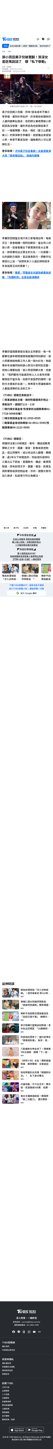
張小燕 (6, 528)
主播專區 (5, 1398)
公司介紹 (5, 1387)
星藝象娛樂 (6, 1401)
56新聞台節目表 (8, 1350)
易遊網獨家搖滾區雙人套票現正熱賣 (26, 556)
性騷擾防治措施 (8, 1366)
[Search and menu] (48, 39)
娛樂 (9, 51)
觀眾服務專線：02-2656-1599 (26, 1325)
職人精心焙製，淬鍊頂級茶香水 (26, 542)
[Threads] (23, 1331)
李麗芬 (43, 528)
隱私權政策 (6, 1363)
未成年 (26, 528)
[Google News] (39, 1331)
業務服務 (5, 1412)
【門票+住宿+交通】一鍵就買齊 (26, 559)
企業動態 (5, 1390)
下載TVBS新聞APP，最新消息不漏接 (26, 585)
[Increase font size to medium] (37, 39)
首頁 (3, 51)
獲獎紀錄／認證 (8, 1419)
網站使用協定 (7, 1370)
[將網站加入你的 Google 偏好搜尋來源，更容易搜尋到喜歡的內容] (26, 593)
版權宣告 (5, 1374)
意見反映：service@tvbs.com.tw (26, 1322)
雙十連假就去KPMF (26, 553)
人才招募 (5, 1394)
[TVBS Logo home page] (10, 39)
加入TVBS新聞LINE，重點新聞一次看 (26, 588)
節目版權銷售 (7, 1405)
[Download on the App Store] (17, 1430)
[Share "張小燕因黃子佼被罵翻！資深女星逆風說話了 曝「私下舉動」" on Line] (43, 39)
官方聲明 (5, 1416)
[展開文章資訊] (48, 68)
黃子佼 (16, 528)
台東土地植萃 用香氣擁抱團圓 (26, 539)
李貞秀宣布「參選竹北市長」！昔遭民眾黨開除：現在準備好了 (30, 46)
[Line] (18, 1331)
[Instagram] (29, 1331)
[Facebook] (13, 1331)
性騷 (35, 528)
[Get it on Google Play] (35, 1430)
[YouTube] (34, 1331)
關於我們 (5, 1346)
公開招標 (5, 1408)
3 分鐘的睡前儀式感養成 (26, 545)
